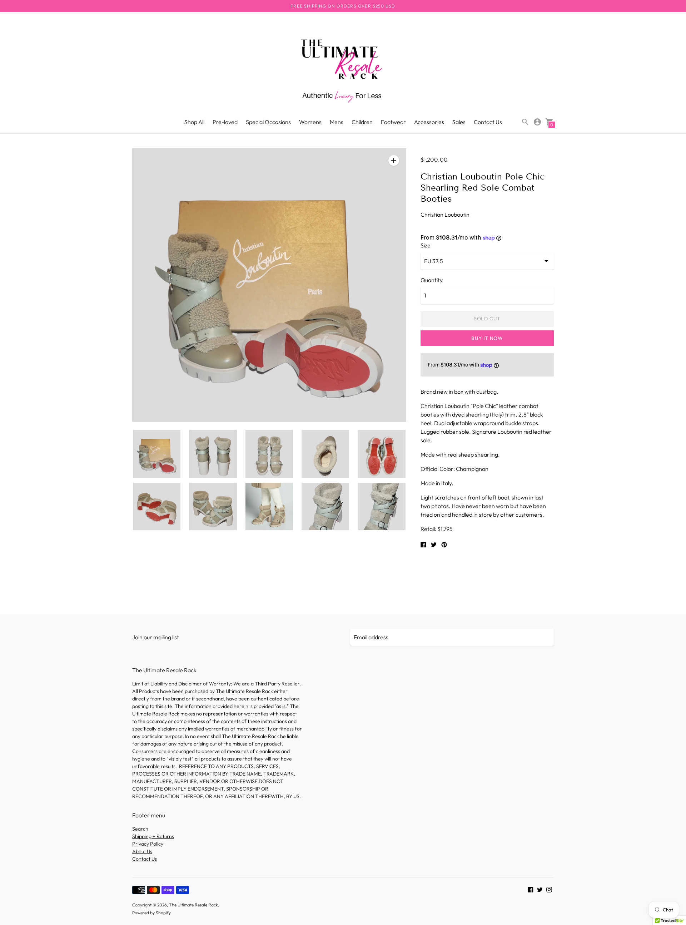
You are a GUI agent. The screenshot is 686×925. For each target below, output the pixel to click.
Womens (310, 122)
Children (362, 122)
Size (426, 245)
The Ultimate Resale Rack (193, 904)
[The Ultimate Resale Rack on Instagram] (549, 888)
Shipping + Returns (153, 836)
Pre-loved (225, 122)
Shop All (194, 122)
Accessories (429, 122)
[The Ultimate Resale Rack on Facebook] (530, 888)
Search (140, 829)
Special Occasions (268, 122)
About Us (142, 851)
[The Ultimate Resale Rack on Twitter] (540, 888)
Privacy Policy (147, 844)
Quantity (432, 280)
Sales (459, 122)
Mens (336, 122)
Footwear (393, 122)
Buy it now (487, 338)
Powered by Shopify (151, 912)
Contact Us (488, 122)
